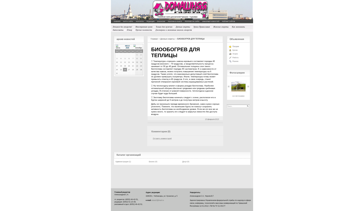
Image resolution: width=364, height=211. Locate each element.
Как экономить (238, 26)
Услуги (235, 54)
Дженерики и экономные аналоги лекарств (173, 30)
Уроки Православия (201, 26)
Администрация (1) (123, 162)
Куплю (235, 50)
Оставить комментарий (162, 139)
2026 (127, 48)
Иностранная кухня (144, 26)
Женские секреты (220, 26)
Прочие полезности (144, 30)
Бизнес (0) (153, 162)
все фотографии (238, 96)
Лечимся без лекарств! (122, 26)
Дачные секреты (183, 26)
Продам (235, 46)
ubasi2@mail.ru (158, 200)
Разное (235, 61)
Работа (235, 58)
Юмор (129, 30)
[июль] (119, 46)
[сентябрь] (138, 46)
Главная (154, 39)
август (127, 45)
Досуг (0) (185, 162)
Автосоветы (118, 30)
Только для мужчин (164, 26)
